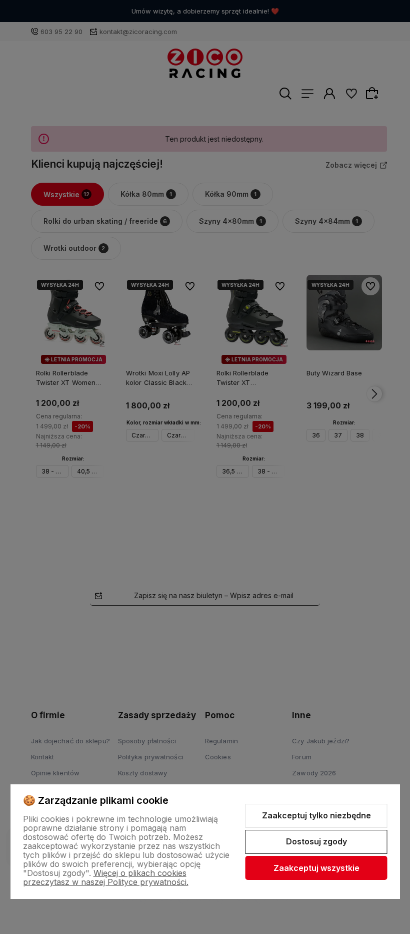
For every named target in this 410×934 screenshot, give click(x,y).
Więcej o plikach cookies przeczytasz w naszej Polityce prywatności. (105, 877)
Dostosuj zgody (316, 841)
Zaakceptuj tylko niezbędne (316, 815)
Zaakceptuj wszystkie (317, 868)
